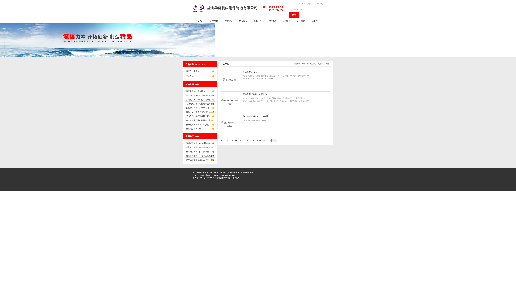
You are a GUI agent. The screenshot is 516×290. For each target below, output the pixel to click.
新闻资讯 (243, 21)
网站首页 (302, 4)
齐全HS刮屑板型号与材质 (255, 94)
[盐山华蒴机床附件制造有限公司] (239, 8)
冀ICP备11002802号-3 (208, 178)
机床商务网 (236, 178)
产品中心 (310, 4)
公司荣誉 (286, 21)
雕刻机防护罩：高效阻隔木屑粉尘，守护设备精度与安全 (199, 148)
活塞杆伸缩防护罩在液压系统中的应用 (200, 156)
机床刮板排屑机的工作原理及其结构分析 (200, 152)
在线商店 (272, 21)
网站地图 (249, 172)
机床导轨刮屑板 (192, 71)
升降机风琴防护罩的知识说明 (198, 125)
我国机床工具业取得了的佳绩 (198, 100)
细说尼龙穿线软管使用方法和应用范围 (200, 104)
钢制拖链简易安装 (193, 129)
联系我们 (319, 4)
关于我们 (214, 21)
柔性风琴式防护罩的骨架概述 (198, 116)
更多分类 (190, 76)
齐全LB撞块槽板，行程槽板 (256, 116)
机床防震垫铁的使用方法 (196, 91)
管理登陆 (220, 178)
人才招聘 (301, 21)
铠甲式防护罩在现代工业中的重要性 (200, 160)
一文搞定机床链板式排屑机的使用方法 (200, 96)
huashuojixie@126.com (226, 175)
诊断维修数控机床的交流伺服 (198, 108)
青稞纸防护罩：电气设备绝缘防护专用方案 (200, 144)
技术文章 (257, 21)
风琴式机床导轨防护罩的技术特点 (200, 120)
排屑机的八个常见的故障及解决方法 (200, 113)
